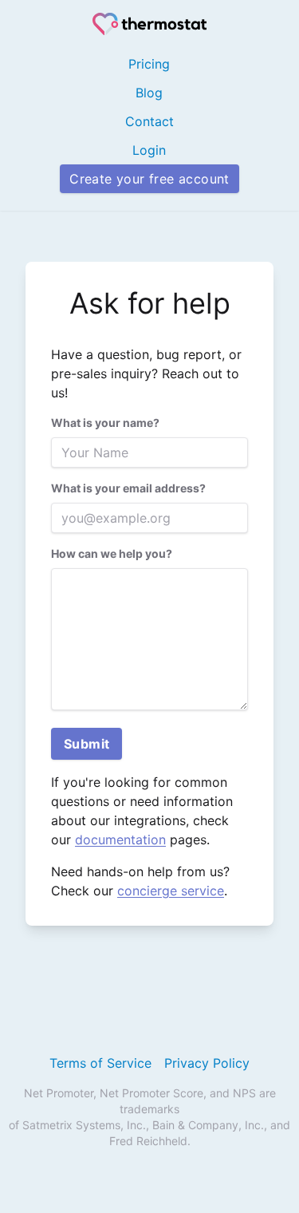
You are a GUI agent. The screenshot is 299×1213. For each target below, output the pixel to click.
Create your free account (149, 179)
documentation (120, 840)
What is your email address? (128, 488)
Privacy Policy (207, 1063)
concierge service (170, 891)
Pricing (149, 64)
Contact (149, 121)
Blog (149, 93)
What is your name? (105, 422)
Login (149, 150)
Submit (86, 744)
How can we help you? (111, 553)
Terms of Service (100, 1063)
